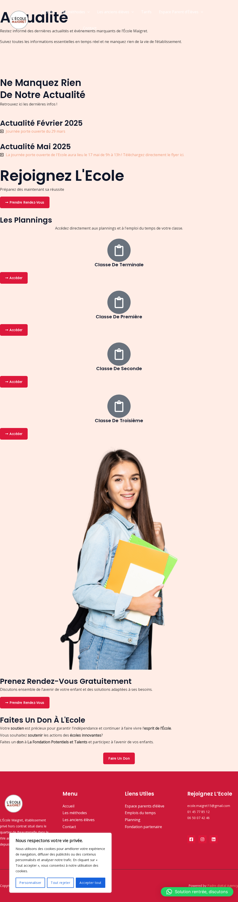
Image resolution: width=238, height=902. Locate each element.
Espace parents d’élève (144, 806)
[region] (60, 863)
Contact (89, 28)
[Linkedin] (214, 839)
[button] (87, 11)
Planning (132, 819)
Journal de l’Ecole (56, 28)
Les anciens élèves (113, 11)
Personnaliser (30, 882)
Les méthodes (73, 11)
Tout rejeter (60, 882)
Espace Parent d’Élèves (178, 11)
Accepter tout (90, 882)
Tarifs (146, 11)
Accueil (47, 11)
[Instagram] (202, 839)
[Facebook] (191, 839)
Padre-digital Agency (222, 885)
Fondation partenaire (143, 826)
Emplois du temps (140, 812)
